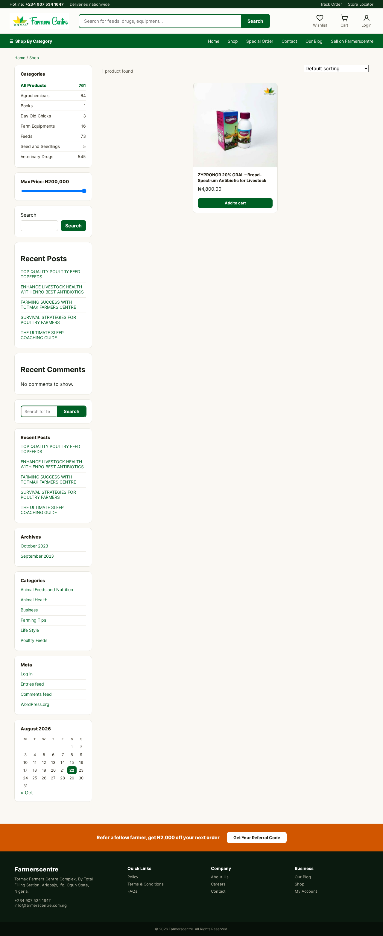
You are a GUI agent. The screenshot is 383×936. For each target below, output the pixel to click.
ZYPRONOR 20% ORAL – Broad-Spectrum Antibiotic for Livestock (232, 177)
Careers (218, 884)
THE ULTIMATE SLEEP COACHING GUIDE (42, 335)
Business (29, 609)
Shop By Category (31, 41)
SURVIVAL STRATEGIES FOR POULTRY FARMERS (48, 320)
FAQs (132, 891)
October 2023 (34, 545)
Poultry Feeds (34, 640)
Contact (289, 41)
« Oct (27, 793)
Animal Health (34, 599)
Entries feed (32, 683)
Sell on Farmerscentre (352, 41)
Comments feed (36, 694)
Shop (233, 41)
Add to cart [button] (235, 203)
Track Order (331, 4)
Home (213, 41)
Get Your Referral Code (256, 837)
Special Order (259, 41)
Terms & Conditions (145, 884)
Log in (27, 673)
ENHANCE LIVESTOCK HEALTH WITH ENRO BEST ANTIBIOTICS (52, 289)
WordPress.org (35, 704)
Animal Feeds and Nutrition (47, 589)
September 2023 (37, 556)
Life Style (30, 630)
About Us (220, 876)
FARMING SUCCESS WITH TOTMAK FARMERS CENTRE (48, 304)
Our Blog (314, 41)
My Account (306, 891)
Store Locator (360, 4)
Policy (132, 876)
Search (255, 21)
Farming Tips (33, 620)
